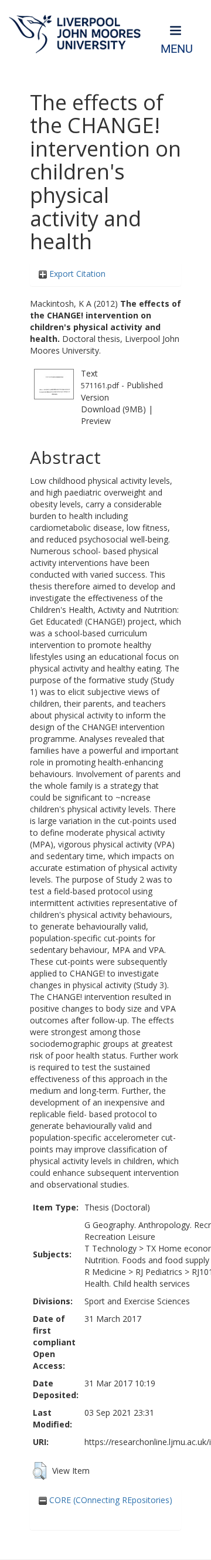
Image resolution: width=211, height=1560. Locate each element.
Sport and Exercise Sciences (137, 1301)
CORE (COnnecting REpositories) (109, 1499)
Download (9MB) (113, 409)
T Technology (110, 1248)
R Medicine (105, 1271)
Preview (96, 420)
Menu (177, 49)
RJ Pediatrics (158, 1271)
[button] (39, 1471)
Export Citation (76, 273)
